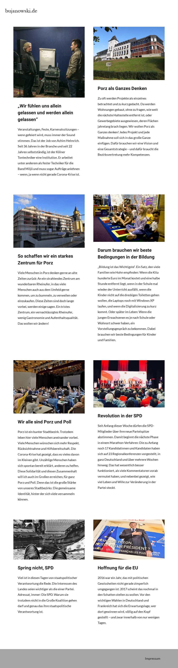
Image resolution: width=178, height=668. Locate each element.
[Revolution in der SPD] (129, 384)
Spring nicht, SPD (36, 568)
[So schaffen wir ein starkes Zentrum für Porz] (49, 221)
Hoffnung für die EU (118, 568)
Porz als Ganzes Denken (122, 88)
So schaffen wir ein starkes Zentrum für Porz (45, 259)
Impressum (152, 658)
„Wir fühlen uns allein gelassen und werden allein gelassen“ (45, 113)
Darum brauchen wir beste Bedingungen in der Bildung (126, 253)
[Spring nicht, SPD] (49, 540)
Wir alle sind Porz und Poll (44, 422)
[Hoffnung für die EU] (129, 540)
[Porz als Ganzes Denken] (129, 53)
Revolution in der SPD (120, 416)
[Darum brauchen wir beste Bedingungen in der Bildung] (129, 218)
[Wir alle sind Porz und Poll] (49, 387)
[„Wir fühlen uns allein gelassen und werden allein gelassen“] (49, 62)
